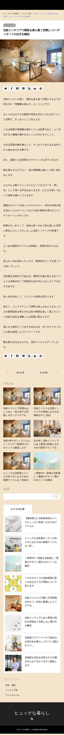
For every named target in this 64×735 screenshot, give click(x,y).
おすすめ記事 (18, 509)
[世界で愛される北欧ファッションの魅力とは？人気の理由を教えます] (46, 373)
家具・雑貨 (10, 685)
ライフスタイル (12, 695)
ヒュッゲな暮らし (32, 713)
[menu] (59, 5)
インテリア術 (9, 25)
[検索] (52, 5)
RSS (32, 719)
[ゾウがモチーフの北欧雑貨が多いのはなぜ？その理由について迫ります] (17, 373)
